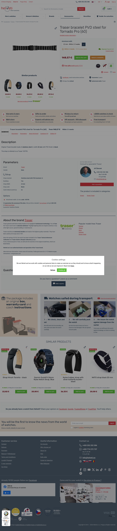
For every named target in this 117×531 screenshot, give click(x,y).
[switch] (6, 524)
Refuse (52, 270)
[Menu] (9, 511)
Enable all (61, 270)
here (72, 266)
